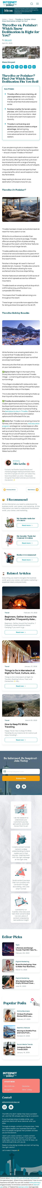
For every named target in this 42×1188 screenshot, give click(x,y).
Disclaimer (26, 1086)
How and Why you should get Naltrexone (24, 1178)
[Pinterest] (24, 786)
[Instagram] (18, 786)
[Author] (28, 464)
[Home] (9, 4)
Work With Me (9, 1086)
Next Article (31, 489)
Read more (26, 525)
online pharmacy (34, 1182)
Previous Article (11, 489)
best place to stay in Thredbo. (16, 411)
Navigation (8, 1090)
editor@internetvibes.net (11, 1102)
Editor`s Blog (27, 1090)
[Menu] (37, 3)
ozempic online (23, 1187)
